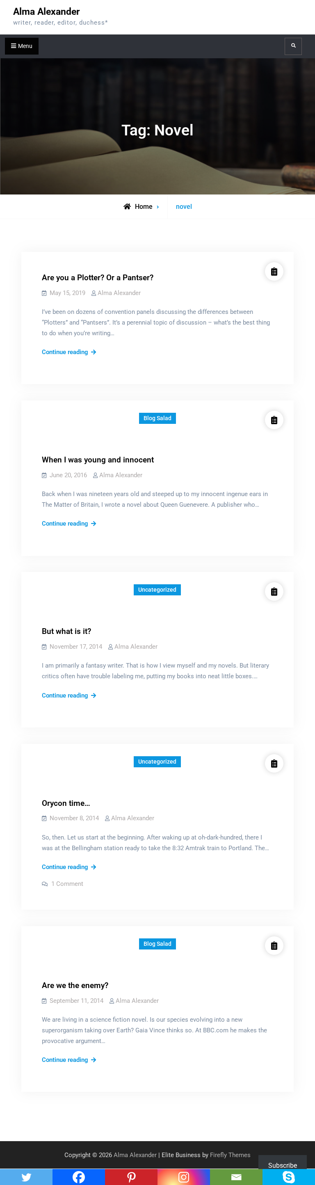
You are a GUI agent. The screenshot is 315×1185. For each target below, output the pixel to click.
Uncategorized (157, 589)
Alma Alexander (46, 11)
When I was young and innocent (98, 459)
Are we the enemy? (75, 985)
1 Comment (67, 884)
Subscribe (282, 1165)
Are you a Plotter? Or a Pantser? (97, 277)
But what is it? (66, 631)
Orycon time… (66, 803)
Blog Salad (157, 418)
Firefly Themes (230, 1155)
